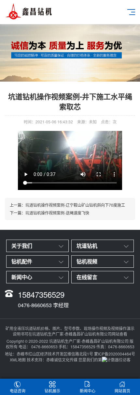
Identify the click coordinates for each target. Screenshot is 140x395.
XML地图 (18, 359)
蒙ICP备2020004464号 (114, 353)
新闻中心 (87, 390)
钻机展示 (52, 390)
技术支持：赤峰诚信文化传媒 (52, 359)
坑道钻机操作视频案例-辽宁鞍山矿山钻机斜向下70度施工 (75, 205)
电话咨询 (17, 390)
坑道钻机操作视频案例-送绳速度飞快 (57, 212)
